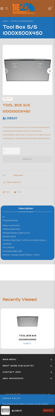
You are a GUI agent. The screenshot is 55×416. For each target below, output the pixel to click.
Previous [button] (5, 71)
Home (5, 21)
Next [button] (50, 71)
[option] (27, 70)
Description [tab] (26, 208)
